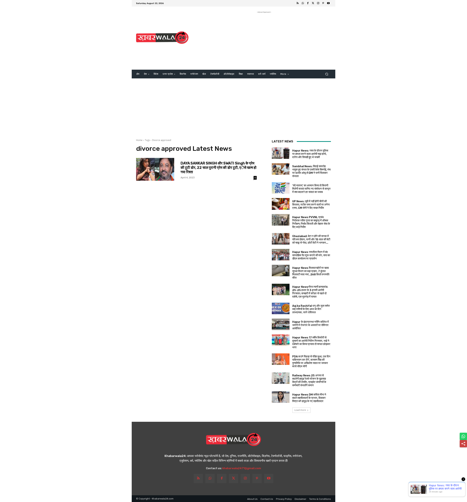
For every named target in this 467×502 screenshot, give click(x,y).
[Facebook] (307, 3)
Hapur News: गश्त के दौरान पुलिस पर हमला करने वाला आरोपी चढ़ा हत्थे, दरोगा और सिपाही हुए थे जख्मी (310, 154)
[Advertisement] (264, 39)
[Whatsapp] (302, 3)
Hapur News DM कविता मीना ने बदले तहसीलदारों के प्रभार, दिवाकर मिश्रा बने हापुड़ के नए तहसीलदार (309, 398)
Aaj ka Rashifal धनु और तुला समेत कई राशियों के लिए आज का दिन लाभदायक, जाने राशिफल (311, 309)
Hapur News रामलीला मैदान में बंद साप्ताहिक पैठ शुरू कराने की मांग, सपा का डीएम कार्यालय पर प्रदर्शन (311, 255)
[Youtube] (328, 3)
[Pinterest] (323, 3)
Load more (300, 410)
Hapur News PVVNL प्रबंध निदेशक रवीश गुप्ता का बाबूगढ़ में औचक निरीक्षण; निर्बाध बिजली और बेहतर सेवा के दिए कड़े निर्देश (311, 222)
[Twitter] (313, 3)
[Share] (463, 443)
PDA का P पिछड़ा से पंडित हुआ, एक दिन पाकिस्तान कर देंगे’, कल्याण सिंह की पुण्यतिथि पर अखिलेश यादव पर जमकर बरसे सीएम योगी (311, 361)
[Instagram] (318, 3)
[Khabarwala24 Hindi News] (162, 37)
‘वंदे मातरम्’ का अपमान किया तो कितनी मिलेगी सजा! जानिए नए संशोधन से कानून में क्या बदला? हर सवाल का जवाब (311, 189)
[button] (326, 74)
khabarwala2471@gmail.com (241, 468)
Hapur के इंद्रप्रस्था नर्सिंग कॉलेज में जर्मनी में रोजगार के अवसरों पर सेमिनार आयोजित (310, 325)
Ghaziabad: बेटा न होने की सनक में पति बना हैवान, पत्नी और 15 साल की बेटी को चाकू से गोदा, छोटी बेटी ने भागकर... (311, 239)
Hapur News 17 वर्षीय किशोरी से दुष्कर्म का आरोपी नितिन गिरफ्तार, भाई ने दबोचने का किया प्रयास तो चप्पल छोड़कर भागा (311, 342)
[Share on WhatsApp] (463, 436)
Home (139, 140)
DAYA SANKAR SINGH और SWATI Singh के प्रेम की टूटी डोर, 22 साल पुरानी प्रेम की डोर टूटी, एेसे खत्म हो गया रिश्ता (218, 167)
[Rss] (297, 3)
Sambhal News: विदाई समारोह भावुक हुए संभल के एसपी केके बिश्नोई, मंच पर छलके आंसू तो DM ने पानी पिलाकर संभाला (311, 171)
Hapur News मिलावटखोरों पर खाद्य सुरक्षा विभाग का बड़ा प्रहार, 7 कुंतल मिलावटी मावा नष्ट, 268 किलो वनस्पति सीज (310, 272)
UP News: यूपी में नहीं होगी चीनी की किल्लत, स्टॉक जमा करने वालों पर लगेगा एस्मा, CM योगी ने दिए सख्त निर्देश (311, 205)
